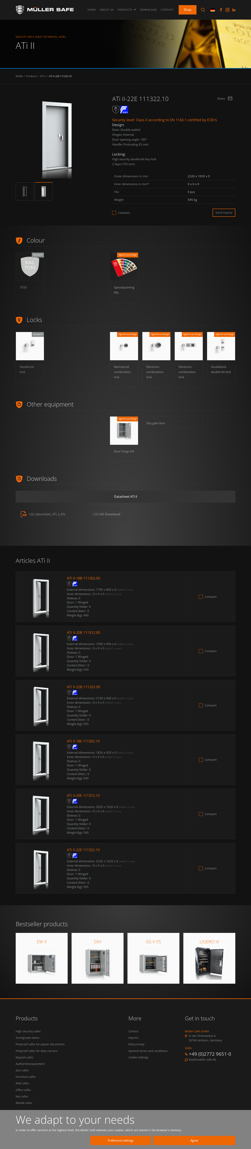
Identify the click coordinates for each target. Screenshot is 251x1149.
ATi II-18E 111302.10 (83, 741)
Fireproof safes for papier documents (40, 1044)
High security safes (28, 1031)
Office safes (23, 1090)
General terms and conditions (148, 1051)
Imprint (133, 1038)
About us (107, 9)
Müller (19, 76)
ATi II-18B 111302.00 (83, 578)
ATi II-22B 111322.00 (83, 686)
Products (125, 9)
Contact (167, 9)
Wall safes (22, 1083)
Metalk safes (24, 1103)
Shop (187, 9)
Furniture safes (26, 1077)
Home (91, 9)
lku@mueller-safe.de (202, 1059)
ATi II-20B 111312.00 (83, 632)
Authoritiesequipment (30, 1064)
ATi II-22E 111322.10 (60, 76)
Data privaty (136, 1044)
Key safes (22, 1096)
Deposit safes (24, 1057)
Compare (124, 213)
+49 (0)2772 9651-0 (210, 1054)
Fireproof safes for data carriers (36, 1051)
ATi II (43, 76)
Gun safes (22, 1070)
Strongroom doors (27, 1038)
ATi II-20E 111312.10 (83, 795)
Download (148, 9)
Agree (194, 1140)
